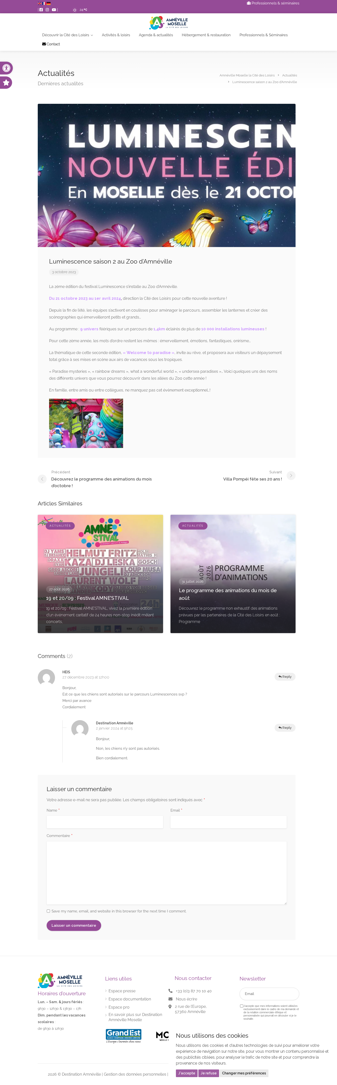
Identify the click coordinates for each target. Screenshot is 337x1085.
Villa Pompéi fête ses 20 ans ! (252, 475)
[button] (6, 68)
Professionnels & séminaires (275, 3)
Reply (287, 676)
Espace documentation (130, 999)
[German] (49, 3)
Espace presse (122, 991)
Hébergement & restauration (206, 35)
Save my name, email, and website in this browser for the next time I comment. (119, 911)
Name (53, 811)
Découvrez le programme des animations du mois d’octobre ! (101, 479)
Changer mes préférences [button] (244, 1073)
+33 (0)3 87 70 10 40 (194, 991)
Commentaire (60, 836)
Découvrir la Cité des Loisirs (65, 35)
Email (176, 811)
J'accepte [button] (186, 1073)
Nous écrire (186, 999)
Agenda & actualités (156, 35)
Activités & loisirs (116, 35)
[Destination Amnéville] (168, 23)
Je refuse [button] (209, 1073)
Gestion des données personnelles (135, 1074)
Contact (53, 44)
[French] (44, 3)
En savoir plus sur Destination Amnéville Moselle (135, 1017)
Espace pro (119, 1007)
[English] (40, 3)
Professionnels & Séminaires (264, 35)
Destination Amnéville (81, 1074)
